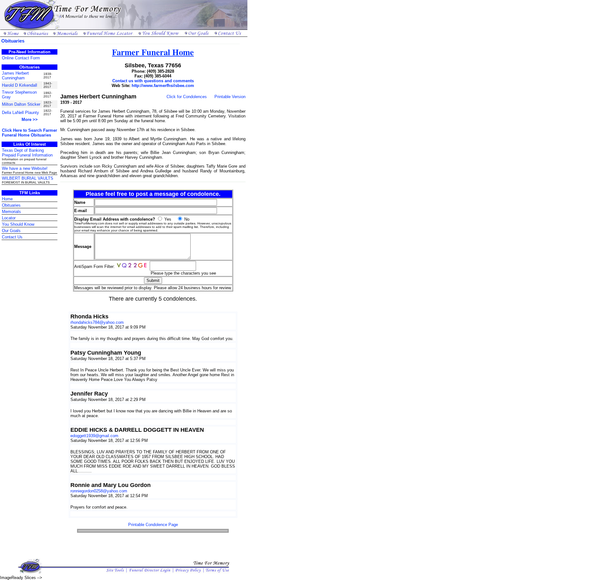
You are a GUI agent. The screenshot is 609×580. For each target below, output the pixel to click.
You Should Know (18, 224)
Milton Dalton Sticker (21, 104)
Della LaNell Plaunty (20, 112)
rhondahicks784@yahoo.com (97, 322)
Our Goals (11, 230)
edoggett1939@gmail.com (94, 435)
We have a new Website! (25, 168)
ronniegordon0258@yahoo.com (98, 491)
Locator (9, 218)
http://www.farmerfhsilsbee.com (163, 85)
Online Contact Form (21, 58)
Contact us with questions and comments (153, 80)
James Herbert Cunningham (15, 75)
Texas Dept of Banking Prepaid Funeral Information (27, 152)
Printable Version (230, 96)
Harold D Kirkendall (19, 85)
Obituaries (11, 205)
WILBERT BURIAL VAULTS (27, 178)
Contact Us (12, 237)
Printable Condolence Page (153, 524)
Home (7, 199)
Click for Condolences (187, 96)
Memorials (11, 211)
